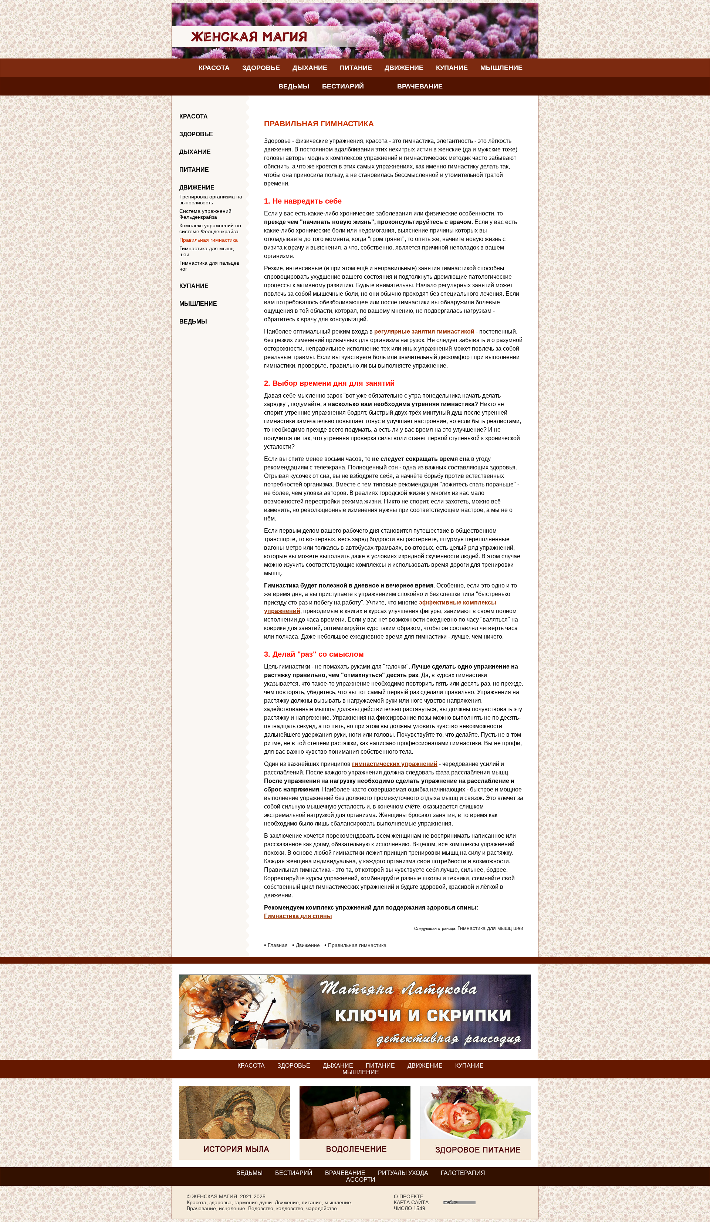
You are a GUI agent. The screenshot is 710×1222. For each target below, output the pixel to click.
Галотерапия (463, 1173)
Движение (404, 67)
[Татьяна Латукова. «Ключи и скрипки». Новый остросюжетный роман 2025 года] (355, 1047)
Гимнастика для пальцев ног (209, 266)
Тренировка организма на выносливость (210, 199)
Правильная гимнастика (208, 240)
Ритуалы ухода (403, 1173)
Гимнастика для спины (298, 916)
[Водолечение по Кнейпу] (355, 1158)
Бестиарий (343, 86)
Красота (214, 67)
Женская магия (214, 1196)
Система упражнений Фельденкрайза (205, 214)
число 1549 (409, 1208)
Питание (356, 67)
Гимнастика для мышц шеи (206, 251)
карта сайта (411, 1202)
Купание (452, 67)
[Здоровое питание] (475, 1158)
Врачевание (420, 86)
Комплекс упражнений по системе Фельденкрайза (210, 228)
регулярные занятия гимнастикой (424, 331)
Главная (278, 945)
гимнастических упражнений (394, 764)
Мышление (501, 67)
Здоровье (261, 67)
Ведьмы (294, 86)
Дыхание (310, 67)
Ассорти (360, 1179)
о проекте (408, 1196)
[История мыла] (234, 1158)
